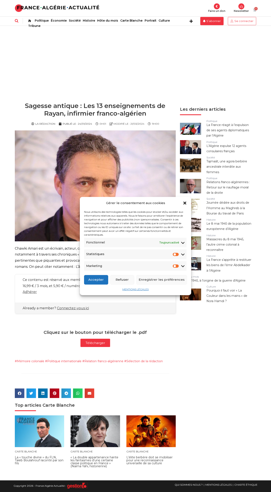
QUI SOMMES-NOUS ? (189, 484)
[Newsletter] (241, 6)
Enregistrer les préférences (162, 280)
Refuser (122, 280)
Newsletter (241, 10)
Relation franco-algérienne (103, 361)
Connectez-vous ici (73, 308)
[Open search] (16, 21)
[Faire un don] (217, 6)
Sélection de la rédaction (144, 361)
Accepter (96, 280)
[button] (185, 203)
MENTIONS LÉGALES (135, 289)
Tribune (34, 26)
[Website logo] (57, 8)
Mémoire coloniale (30, 361)
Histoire (89, 20)
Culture (164, 20)
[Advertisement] (135, 57)
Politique (42, 20)
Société (75, 20)
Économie (59, 20)
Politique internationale (64, 361)
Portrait (150, 20)
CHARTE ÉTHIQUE (245, 484)
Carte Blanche (131, 20)
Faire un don (216, 10)
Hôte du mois (107, 20)
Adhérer (30, 292)
